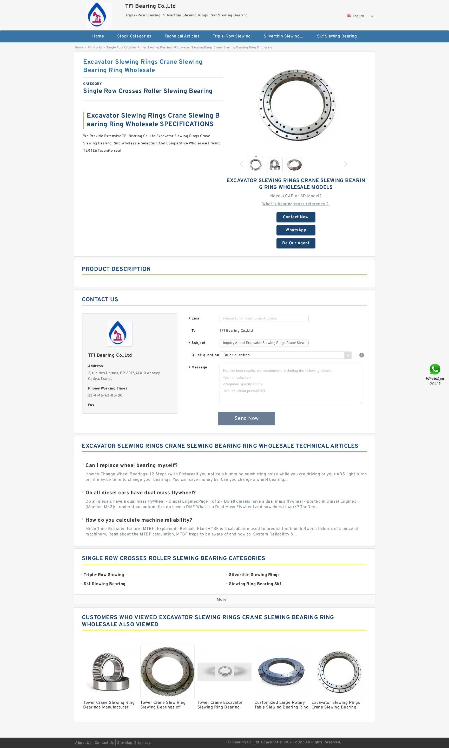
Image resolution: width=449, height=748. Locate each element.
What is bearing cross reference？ (295, 204)
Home (98, 36)
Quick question (205, 355)
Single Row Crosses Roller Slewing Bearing (139, 48)
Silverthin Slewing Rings (287, 36)
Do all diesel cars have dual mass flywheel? (140, 493)
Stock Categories (134, 36)
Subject (197, 343)
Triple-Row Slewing (232, 36)
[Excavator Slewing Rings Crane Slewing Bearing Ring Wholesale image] (296, 104)
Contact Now (296, 217)
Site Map (124, 743)
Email (195, 318)
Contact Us (104, 743)
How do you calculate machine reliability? (138, 520)
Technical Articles (182, 36)
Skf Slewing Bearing (337, 36)
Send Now (247, 418)
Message (197, 367)
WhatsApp (296, 230)
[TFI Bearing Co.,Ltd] (99, 14)
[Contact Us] (435, 374)
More (222, 599)
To (194, 331)
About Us (83, 743)
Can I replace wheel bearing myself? (131, 465)
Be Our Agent (295, 243)
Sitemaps (142, 743)
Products (95, 48)
